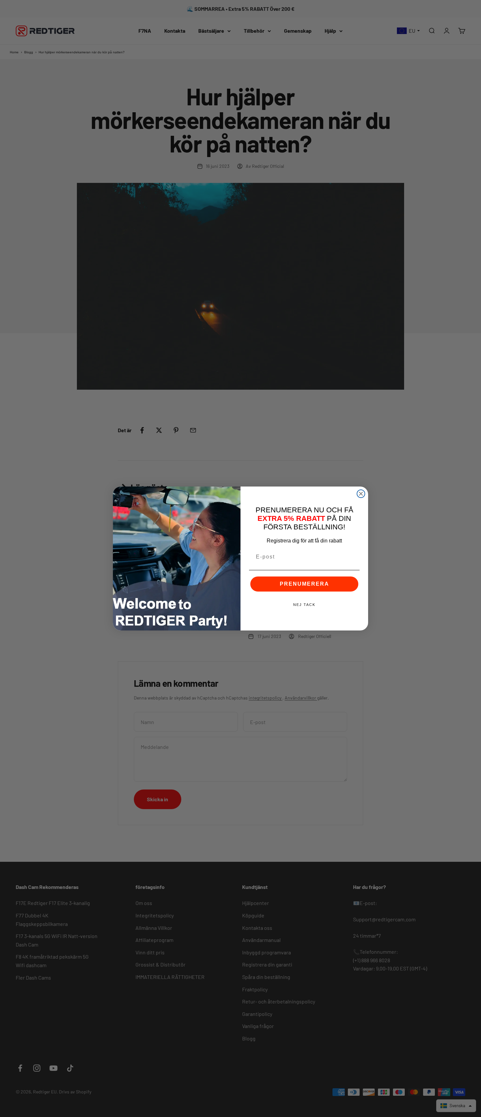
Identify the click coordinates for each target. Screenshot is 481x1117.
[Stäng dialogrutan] (361, 494)
